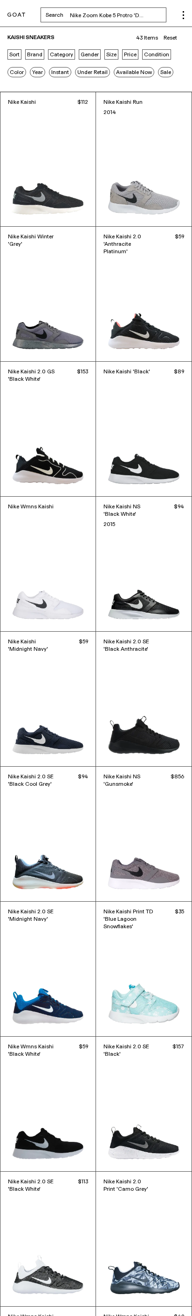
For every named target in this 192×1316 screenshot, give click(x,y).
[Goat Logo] (16, 15)
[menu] (183, 15)
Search (106, 14)
